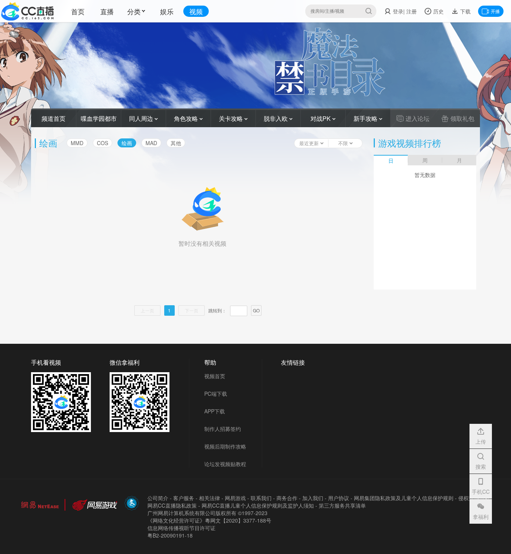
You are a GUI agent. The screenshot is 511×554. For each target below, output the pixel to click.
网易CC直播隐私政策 (172, 505)
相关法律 (209, 498)
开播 (495, 11)
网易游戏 (235, 498)
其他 (176, 143)
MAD (151, 143)
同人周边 (141, 118)
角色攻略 (186, 118)
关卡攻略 (231, 118)
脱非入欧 (276, 118)
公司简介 (157, 498)
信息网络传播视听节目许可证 (181, 528)
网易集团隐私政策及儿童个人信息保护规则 (403, 498)
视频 (196, 11)
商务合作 (286, 498)
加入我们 (312, 498)
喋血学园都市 (99, 118)
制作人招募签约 (222, 428)
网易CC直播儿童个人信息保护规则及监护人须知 (258, 505)
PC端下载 (215, 393)
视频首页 (214, 376)
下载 (465, 11)
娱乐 (167, 11)
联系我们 (261, 498)
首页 (78, 11)
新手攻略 (366, 118)
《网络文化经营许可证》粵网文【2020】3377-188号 (209, 520)
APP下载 (214, 411)
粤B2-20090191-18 (170, 535)
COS (102, 143)
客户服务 (183, 498)
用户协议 (338, 498)
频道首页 (53, 118)
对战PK (321, 118)
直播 (107, 11)
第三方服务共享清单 (342, 505)
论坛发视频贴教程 (225, 463)
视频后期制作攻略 (225, 446)
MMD (77, 143)
